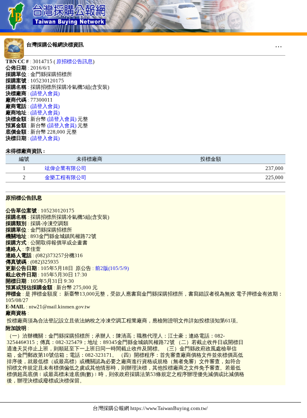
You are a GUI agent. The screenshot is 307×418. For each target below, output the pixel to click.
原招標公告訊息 (74, 61)
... (278, 44)
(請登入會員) (45, 93)
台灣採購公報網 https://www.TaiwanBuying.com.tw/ (150, 408)
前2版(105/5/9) (112, 268)
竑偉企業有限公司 (65, 168)
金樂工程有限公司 (65, 177)
